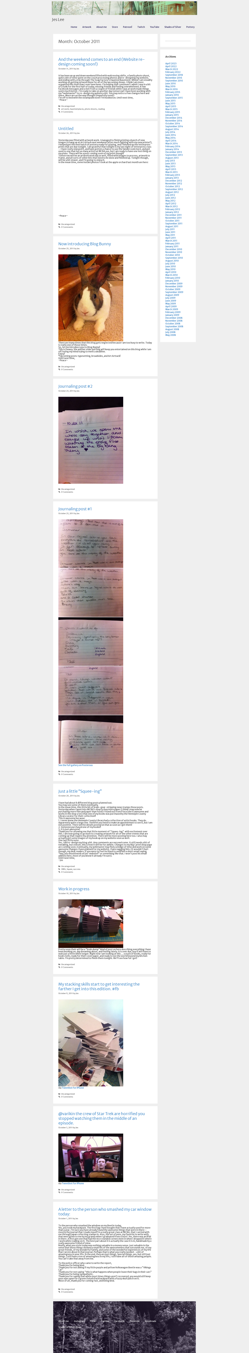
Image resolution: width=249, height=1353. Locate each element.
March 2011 (171, 240)
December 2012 (173, 180)
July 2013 (170, 160)
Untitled (66, 128)
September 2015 (174, 97)
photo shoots (91, 109)
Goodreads (150, 1321)
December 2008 (173, 317)
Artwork (86, 27)
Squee (69, 869)
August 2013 (172, 157)
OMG (63, 869)
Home (74, 27)
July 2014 (170, 132)
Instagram (79, 1321)
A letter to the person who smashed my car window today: (105, 1211)
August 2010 (172, 260)
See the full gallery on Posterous (75, 765)
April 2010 (170, 272)
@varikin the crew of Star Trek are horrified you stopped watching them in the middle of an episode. (101, 1118)
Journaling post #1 (75, 508)
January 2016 (172, 95)
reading (101, 109)
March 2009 (171, 309)
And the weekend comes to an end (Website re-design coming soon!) (101, 62)
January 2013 (172, 177)
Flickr (93, 1321)
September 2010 (174, 257)
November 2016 (173, 77)
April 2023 (171, 63)
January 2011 (171, 246)
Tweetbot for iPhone (73, 1087)
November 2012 (173, 183)
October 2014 (172, 123)
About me (101, 27)
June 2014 (170, 135)
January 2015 (172, 115)
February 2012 (172, 209)
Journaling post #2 (75, 386)
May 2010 (170, 269)
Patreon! (127, 27)
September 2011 (173, 223)
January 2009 (172, 315)
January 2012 (172, 212)
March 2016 (171, 89)
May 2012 (170, 200)
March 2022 (171, 69)
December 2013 (173, 152)
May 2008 (170, 335)
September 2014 (174, 126)
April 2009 (171, 306)
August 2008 (172, 329)
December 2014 (173, 117)
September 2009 (174, 292)
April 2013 (170, 169)
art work (65, 109)
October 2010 (172, 255)
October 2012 (172, 186)
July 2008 (170, 332)
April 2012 (170, 203)
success (76, 869)
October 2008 (172, 323)
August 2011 (171, 226)
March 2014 (171, 143)
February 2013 (172, 175)
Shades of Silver (172, 27)
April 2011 (170, 237)
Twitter (105, 1321)
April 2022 (171, 66)
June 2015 (170, 100)
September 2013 (174, 155)
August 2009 (172, 295)
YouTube (154, 27)
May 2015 (170, 103)
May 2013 (170, 166)
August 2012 (172, 192)
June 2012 (170, 197)
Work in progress (73, 888)
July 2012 (170, 195)
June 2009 (170, 300)
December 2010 (173, 249)
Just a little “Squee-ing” (80, 791)
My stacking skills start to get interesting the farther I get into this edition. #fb (99, 986)
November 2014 (173, 120)
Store (115, 27)
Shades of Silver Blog (69, 1327)
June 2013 (170, 163)
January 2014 (172, 149)
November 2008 (173, 320)
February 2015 (172, 112)
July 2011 (170, 229)
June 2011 (170, 232)
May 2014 (170, 137)
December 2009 (173, 283)
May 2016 (170, 86)
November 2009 (173, 286)
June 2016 (170, 83)
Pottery (190, 27)
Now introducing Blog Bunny (84, 243)
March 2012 (171, 206)
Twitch (141, 27)
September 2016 (174, 80)
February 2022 (173, 72)
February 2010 (172, 277)
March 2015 (171, 109)
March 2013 (171, 172)
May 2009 (170, 303)
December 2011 (173, 215)
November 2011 (173, 217)
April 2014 (170, 140)
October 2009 (172, 289)
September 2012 (174, 189)
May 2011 (170, 235)
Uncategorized (68, 106)
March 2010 (171, 275)
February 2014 (172, 146)
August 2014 (172, 129)
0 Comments (67, 112)
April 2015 (170, 106)
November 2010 (173, 252)
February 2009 (173, 312)
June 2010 (170, 266)
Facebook (120, 1321)
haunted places (77, 109)
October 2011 (172, 220)
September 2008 (174, 326)
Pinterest (135, 1321)
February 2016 (172, 92)
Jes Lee (58, 19)
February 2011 (172, 243)
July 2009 (170, 297)
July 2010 (170, 263)
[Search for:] (178, 40)
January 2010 (172, 280)
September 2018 (174, 75)
